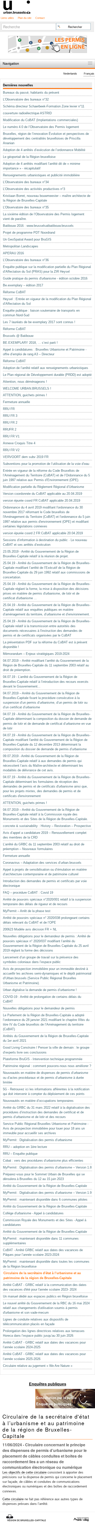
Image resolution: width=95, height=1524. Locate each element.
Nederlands (70, 73)
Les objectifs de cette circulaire (24, 1472)
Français (89, 73)
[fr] (47, 7)
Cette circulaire (13, 1499)
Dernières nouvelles (18, 85)
